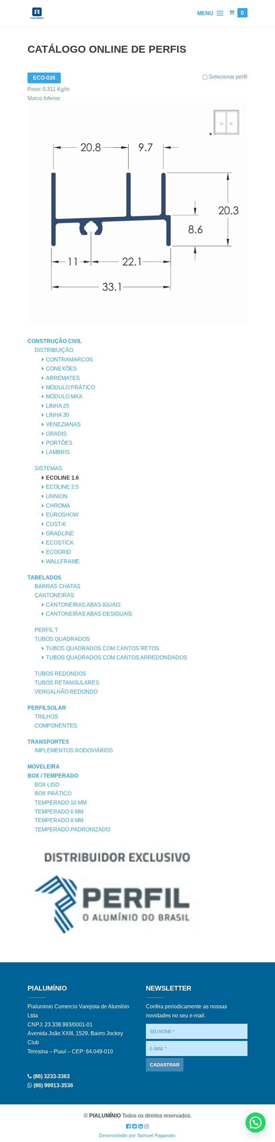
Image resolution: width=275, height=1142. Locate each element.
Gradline (60, 533)
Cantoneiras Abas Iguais (83, 605)
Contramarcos (69, 359)
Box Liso (47, 785)
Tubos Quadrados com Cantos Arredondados (116, 657)
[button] (255, 1122)
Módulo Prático (70, 387)
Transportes (48, 742)
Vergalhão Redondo (66, 692)
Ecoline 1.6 (62, 478)
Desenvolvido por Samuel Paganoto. (137, 1135)
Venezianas (63, 424)
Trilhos (46, 716)
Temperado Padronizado (72, 829)
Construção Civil (55, 341)
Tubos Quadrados (62, 639)
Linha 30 (57, 415)
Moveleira (44, 767)
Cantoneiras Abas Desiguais (89, 614)
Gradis (56, 434)
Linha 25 (57, 406)
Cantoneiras (54, 595)
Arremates (63, 378)
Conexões (61, 368)
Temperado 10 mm (61, 802)
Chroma (58, 506)
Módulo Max (64, 396)
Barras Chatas (57, 586)
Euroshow (62, 515)
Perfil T (46, 630)
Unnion (56, 496)
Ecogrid (58, 552)
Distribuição (54, 350)
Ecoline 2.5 (62, 487)
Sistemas (48, 468)
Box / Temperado (53, 776)
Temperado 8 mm (59, 820)
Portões (59, 443)
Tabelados (44, 577)
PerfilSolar (47, 708)
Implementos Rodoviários (74, 750)
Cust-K (56, 524)
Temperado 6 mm (59, 812)
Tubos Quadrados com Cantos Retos (102, 648)
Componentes (56, 726)
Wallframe (62, 561)
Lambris (58, 452)
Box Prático (53, 793)
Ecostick (60, 542)
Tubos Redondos (60, 673)
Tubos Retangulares (67, 683)
